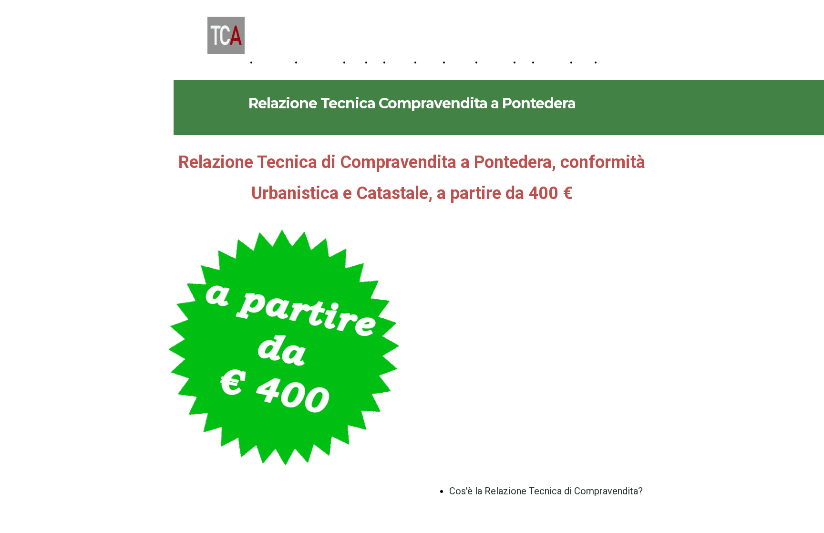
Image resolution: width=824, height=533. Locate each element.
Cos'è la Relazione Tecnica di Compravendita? (546, 491)
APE (378, 62)
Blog (527, 62)
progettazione (277, 62)
